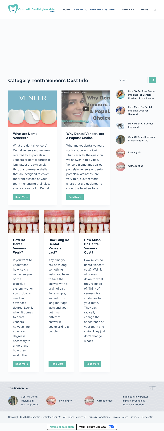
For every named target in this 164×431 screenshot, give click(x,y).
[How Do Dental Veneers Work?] (23, 221)
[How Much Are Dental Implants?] (120, 126)
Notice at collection (62, 426)
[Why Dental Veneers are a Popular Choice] (86, 108)
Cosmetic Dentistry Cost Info (94, 9)
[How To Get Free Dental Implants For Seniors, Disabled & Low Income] (120, 94)
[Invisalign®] (120, 153)
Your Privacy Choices (92, 426)
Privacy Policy (120, 417)
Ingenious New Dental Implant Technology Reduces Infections (135, 400)
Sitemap (134, 417)
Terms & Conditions (98, 417)
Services (128, 9)
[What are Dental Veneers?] (32, 108)
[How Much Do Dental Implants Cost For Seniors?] (120, 110)
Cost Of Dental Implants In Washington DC (30, 400)
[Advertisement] (82, 43)
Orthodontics (135, 165)
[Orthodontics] (120, 166)
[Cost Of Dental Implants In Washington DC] (120, 139)
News (144, 9)
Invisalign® (134, 152)
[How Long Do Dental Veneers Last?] (59, 221)
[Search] (155, 10)
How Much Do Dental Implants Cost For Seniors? (140, 111)
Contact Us (147, 417)
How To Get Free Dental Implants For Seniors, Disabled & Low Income (141, 95)
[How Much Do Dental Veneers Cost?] (94, 221)
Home (66, 9)
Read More (22, 198)
